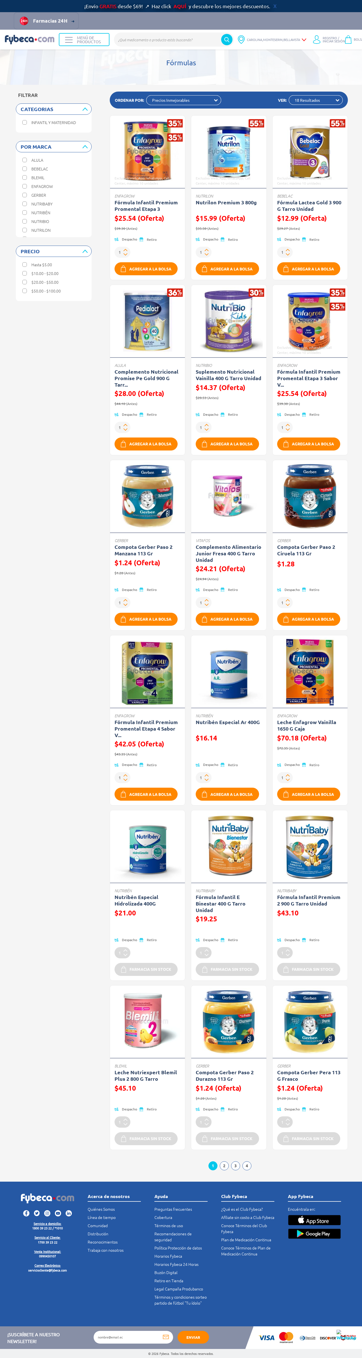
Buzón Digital (166, 1272)
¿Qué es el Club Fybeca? (242, 1209)
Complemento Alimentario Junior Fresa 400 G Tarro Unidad (228, 553)
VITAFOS (203, 540)
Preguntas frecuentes (173, 1209)
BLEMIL (121, 1066)
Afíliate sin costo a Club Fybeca (247, 1217)
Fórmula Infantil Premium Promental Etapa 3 (146, 205)
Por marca (36, 146)
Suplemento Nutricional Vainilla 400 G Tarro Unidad (228, 374)
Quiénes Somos (101, 1209)
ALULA (120, 365)
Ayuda (161, 1196)
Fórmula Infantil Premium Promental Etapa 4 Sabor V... (146, 728)
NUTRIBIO (204, 365)
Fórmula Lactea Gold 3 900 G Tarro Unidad (309, 205)
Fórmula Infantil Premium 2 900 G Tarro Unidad (309, 900)
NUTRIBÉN (204, 715)
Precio (30, 251)
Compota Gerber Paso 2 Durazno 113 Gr (225, 1075)
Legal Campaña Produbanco (178, 1289)
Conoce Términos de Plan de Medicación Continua (246, 1251)
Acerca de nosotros (109, 1196)
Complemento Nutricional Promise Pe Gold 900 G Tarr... (146, 378)
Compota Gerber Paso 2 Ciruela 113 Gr (306, 549)
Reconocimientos (103, 1242)
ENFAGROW (124, 196)
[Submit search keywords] (226, 39)
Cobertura (163, 1217)
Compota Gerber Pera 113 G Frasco (309, 1075)
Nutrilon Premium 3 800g (226, 202)
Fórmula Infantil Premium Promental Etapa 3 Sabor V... (309, 378)
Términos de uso (168, 1225)
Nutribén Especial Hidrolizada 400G (136, 900)
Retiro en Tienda (168, 1280)
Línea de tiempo (102, 1217)
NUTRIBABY (205, 890)
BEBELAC (285, 196)
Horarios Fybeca (168, 1256)
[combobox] (174, 40)
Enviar (193, 1337)
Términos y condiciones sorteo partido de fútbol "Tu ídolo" (180, 1300)
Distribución (98, 1233)
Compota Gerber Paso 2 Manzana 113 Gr (144, 549)
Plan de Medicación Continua (246, 1239)
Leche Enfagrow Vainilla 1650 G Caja (306, 725)
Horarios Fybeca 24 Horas (176, 1264)
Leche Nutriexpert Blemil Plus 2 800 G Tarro (146, 1075)
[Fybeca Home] (29, 39)
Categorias (37, 109)
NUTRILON (204, 196)
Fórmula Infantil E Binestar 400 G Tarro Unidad (220, 903)
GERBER (121, 540)
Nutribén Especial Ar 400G (228, 722)
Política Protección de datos (178, 1248)
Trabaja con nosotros (106, 1250)
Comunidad (98, 1225)
